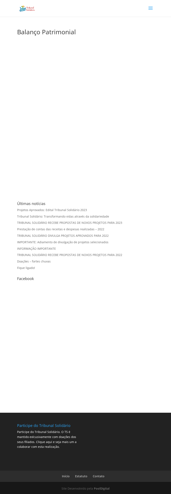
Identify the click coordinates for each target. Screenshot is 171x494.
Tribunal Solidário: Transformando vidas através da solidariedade (63, 216)
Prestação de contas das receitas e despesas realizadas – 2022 (60, 229)
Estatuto (81, 476)
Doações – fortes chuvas (34, 261)
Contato (98, 476)
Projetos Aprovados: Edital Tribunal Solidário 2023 (52, 210)
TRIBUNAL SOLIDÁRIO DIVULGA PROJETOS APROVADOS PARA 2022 (63, 236)
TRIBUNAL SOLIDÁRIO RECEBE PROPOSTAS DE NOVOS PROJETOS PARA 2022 (69, 255)
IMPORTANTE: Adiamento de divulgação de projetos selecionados (62, 242)
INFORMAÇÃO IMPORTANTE (36, 249)
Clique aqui (44, 442)
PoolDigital (101, 488)
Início (66, 476)
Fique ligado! (26, 268)
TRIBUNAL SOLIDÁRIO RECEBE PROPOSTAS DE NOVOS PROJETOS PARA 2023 (69, 223)
